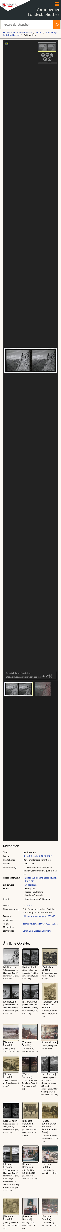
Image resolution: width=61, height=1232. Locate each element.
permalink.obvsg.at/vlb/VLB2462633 (40, 923)
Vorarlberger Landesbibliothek (17, 32)
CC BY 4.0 (27, 905)
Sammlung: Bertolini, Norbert (37, 930)
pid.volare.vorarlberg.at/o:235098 (39, 916)
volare (39, 32)
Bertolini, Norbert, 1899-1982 (37, 856)
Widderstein (31, 884)
